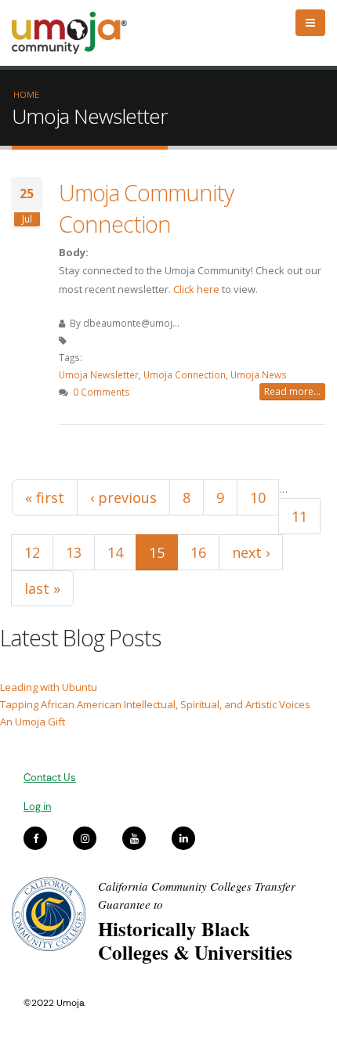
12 (32, 552)
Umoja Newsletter (99, 374)
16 (198, 552)
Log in (37, 806)
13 (74, 552)
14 (115, 552)
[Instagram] (84, 838)
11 (299, 516)
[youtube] (134, 838)
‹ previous (123, 497)
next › (251, 552)
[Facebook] (35, 838)
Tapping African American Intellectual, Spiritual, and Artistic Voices (155, 704)
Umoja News (258, 374)
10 (258, 497)
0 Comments (101, 391)
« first (44, 497)
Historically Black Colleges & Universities (195, 940)
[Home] (76, 33)
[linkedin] (183, 838)
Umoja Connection (184, 374)
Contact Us (50, 777)
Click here (196, 289)
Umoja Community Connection (146, 208)
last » (42, 588)
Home (26, 94)
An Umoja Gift (32, 721)
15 (157, 552)
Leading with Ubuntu (48, 687)
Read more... (292, 391)
